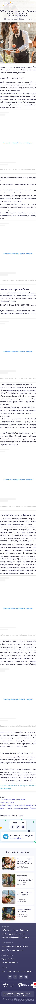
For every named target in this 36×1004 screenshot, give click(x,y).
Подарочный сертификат (11, 946)
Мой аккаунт (6, 930)
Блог (3, 950)
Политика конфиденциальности (23, 1001)
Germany (16, 971)
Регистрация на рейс (15, 950)
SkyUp (4, 959)
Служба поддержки (9, 934)
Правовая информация (10, 937)
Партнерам (24, 930)
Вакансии (22, 934)
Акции (25, 946)
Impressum (25, 937)
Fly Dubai (11, 959)
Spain (9, 971)
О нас (15, 930)
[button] (31, 985)
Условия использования (26, 999)
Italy (3, 971)
